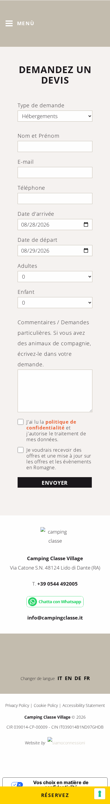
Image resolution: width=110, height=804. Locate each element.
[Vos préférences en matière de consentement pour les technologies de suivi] (99, 793)
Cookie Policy (46, 705)
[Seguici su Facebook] (37, 652)
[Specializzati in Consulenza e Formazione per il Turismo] (65, 743)
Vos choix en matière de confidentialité (61, 784)
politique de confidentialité (51, 425)
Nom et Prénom (38, 135)
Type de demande (41, 105)
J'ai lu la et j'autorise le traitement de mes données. (56, 431)
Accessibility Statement (83, 705)
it (59, 678)
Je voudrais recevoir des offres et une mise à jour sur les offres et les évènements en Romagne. (58, 459)
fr (87, 678)
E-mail (26, 161)
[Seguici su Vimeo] (55, 652)
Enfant (26, 291)
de (78, 678)
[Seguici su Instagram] (72, 652)
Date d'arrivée (36, 213)
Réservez (55, 795)
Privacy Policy (17, 705)
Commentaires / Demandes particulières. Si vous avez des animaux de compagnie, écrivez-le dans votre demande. (54, 343)
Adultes (27, 265)
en (68, 678)
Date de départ (37, 239)
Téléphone (31, 187)
